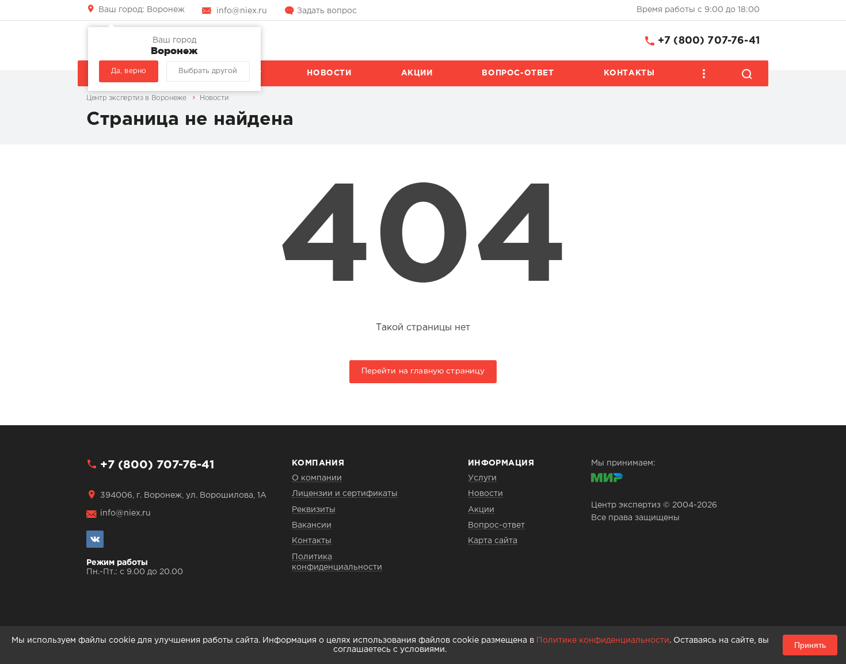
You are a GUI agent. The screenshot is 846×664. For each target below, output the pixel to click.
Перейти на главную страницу (423, 371)
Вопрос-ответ (518, 73)
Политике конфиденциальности (602, 640)
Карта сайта (492, 540)
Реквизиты (314, 509)
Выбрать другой (207, 71)
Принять (810, 645)
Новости (329, 73)
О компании (317, 478)
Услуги (482, 478)
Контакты (629, 73)
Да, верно (128, 71)
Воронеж (141, 9)
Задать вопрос (327, 10)
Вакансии (311, 525)
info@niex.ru (241, 10)
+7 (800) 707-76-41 (709, 40)
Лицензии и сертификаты (345, 493)
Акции (417, 73)
